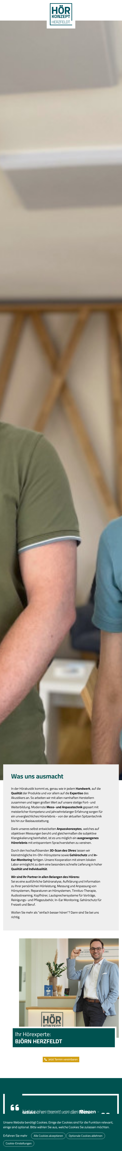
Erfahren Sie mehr (15, 1135)
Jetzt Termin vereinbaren (63, 1059)
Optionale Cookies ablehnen (85, 1135)
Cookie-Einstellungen (19, 1143)
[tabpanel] (61, 400)
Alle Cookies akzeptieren (48, 1135)
